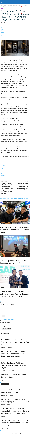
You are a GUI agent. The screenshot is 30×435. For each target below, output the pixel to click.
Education (2, 287)
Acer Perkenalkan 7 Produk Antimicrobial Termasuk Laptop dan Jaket (15, 341)
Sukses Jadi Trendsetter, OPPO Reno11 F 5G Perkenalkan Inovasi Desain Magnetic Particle (14, 353)
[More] (15, 38)
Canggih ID (4, 22)
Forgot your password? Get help (7, 319)
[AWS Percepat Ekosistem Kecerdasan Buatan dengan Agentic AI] (15, 246)
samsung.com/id (6, 158)
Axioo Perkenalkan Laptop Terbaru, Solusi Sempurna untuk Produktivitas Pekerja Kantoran (22, 186)
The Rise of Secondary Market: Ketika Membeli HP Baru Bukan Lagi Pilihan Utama (14, 229)
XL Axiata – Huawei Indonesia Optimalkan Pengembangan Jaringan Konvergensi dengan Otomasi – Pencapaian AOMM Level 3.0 (7, 188)
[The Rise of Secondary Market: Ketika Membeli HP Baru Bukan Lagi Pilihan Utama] (15, 212)
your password (3, 313)
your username (3, 308)
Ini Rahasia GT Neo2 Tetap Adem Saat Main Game (13, 375)
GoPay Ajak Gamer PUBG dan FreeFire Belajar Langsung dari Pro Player (14, 365)
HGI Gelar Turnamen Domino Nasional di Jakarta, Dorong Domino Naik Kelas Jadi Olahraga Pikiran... (15, 410)
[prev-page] (0, 299)
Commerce (2, 223)
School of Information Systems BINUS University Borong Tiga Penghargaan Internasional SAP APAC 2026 (15, 293)
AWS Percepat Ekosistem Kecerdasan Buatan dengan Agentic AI (14, 261)
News (1, 256)
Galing (2, 359)
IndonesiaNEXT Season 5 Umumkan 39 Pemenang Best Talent (15, 391)
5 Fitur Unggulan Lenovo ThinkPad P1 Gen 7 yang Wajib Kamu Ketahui (15, 400)
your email (2, 326)
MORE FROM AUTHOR (20, 199)
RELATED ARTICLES (6, 199)
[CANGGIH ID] (15, 14)
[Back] (0, 301)
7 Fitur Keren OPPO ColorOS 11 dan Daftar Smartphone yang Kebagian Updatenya (15, 422)
